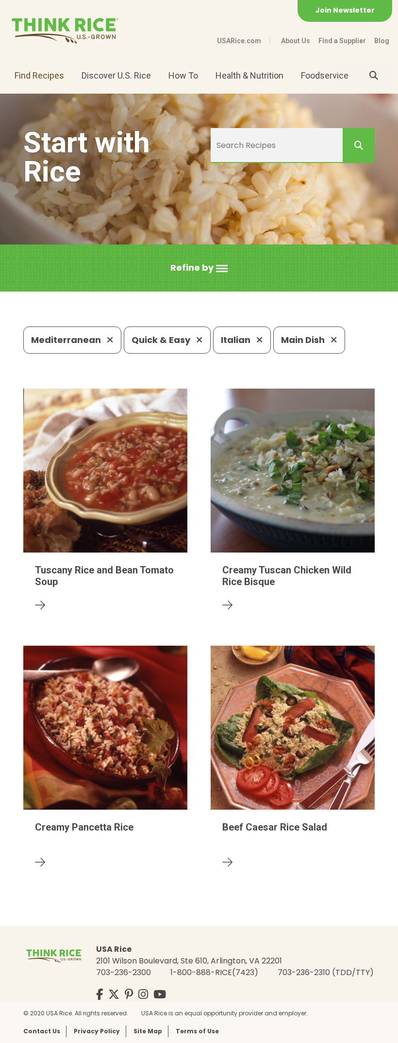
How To (183, 75)
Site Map (147, 1031)
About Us (295, 41)
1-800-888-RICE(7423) (214, 972)
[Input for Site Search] (374, 75)
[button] (199, 268)
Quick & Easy (162, 340)
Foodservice (324, 75)
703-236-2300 (123, 972)
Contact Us (41, 1031)
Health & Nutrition (249, 75)
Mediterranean (67, 340)
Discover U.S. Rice (116, 75)
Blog (381, 41)
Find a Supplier (342, 41)
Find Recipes (39, 75)
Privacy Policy (97, 1031)
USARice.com (239, 41)
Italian (236, 340)
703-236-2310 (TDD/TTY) (326, 972)
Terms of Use (197, 1031)
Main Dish (304, 340)
